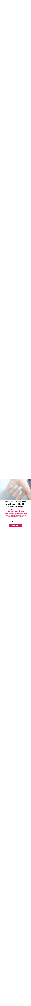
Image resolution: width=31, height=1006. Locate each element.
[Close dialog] (29, 480)
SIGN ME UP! (15, 525)
